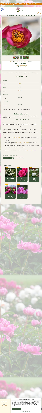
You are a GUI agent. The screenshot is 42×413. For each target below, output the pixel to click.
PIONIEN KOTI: (4, 401)
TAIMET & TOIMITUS (30, 15)
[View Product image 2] (17, 57)
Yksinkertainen (20, 93)
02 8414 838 (4, 405)
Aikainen (19, 83)
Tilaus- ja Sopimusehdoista (30, 150)
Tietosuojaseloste (27, 411)
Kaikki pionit (16, 61)
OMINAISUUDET (20, 15)
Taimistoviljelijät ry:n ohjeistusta (22, 142)
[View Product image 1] (14, 57)
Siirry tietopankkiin (18, 158)
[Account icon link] (40, 13)
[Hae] (17, 13)
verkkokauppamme (17, 137)
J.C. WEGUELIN (10, 15)
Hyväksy (16, 409)
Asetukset (36, 409)
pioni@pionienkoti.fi (4, 407)
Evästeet (23, 411)
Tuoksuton (19, 90)
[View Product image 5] (27, 57)
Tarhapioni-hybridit (22, 61)
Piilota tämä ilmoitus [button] (30, 4)
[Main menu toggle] (40, 9)
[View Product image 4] (24, 57)
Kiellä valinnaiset (26, 409)
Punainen (19, 79)
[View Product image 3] (21, 57)
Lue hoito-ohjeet (7, 158)
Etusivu (11, 61)
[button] (39, 399)
